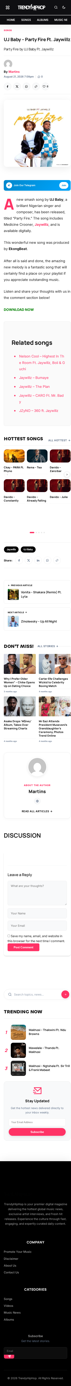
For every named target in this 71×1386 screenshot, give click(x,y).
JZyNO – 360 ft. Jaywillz (38, 410)
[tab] (32, 532)
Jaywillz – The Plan (34, 386)
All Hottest (57, 440)
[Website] (37, 801)
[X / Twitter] (28, 560)
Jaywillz (11, 549)
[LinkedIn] (38, 560)
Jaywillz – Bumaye (34, 378)
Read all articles (35, 811)
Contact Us (11, 1272)
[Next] (67, 474)
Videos (8, 1306)
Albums (9, 1319)
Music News (12, 1312)
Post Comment (23, 947)
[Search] (55, 7)
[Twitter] (17, 86)
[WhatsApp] (26, 86)
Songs (8, 30)
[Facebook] (7, 86)
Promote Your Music (18, 1252)
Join (64, 185)
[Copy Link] (36, 86)
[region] (37, 491)
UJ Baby (28, 549)
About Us (10, 1265)
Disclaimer (11, 1259)
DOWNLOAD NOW (19, 310)
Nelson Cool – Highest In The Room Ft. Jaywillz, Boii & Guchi (42, 362)
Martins (14, 72)
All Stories (46, 646)
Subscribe (37, 1132)
